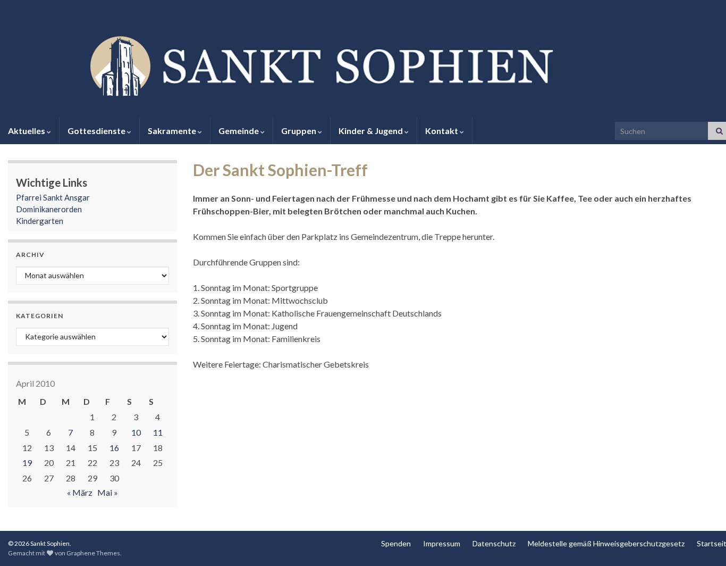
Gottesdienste (97, 131)
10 (136, 432)
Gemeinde (239, 131)
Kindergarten (39, 221)
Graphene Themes (93, 553)
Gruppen (299, 131)
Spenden (396, 543)
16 (114, 448)
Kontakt (442, 131)
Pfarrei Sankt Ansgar (53, 197)
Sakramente (173, 131)
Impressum (441, 543)
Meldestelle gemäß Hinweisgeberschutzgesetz (606, 543)
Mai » (107, 492)
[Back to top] (702, 542)
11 (158, 432)
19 (27, 462)
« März (79, 492)
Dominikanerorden (49, 209)
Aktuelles (27, 131)
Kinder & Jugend (371, 131)
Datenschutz (494, 543)
